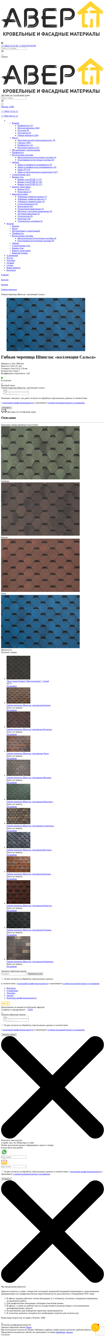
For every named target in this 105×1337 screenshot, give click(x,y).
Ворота (23, 189)
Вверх (29, 1327)
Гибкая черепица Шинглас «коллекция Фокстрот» (30, 802)
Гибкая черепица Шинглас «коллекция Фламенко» (30, 961)
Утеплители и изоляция (30, 221)
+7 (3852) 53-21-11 (9, 111)
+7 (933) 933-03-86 (27, 46)
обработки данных (64, 1332)
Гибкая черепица (28, 135)
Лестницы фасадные (29, 214)
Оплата (10, 995)
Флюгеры (24, 218)
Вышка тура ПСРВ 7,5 (30, 179)
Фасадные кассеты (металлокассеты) (36, 140)
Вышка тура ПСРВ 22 (30, 184)
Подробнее (12, 686)
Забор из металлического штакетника (38, 172)
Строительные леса (21, 174)
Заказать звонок (9, 1035)
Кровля (15, 123)
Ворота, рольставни (21, 187)
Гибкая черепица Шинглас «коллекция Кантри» (29, 874)
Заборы (15, 162)
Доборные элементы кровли (32, 196)
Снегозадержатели (28, 204)
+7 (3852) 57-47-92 (9, 46)
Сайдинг (24, 143)
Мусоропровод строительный (26, 150)
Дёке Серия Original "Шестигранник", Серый (28, 681)
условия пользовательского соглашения (65, 403)
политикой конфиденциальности (18, 403)
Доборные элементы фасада (32, 199)
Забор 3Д (24, 169)
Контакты (11, 988)
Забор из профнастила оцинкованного (37, 167)
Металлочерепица (29, 128)
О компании (12, 990)
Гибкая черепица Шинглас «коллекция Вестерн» (29, 850)
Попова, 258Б (7, 107)
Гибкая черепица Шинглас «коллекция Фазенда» (29, 905)
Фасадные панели (28, 147)
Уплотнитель (25, 216)
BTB (30, 1010)
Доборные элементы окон (31, 201)
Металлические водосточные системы (37, 157)
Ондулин (23, 130)
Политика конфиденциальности (22, 998)
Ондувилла (24, 133)
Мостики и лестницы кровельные (35, 211)
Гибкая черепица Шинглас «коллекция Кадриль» (29, 729)
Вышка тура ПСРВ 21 (30, 182)
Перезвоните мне (35, 974)
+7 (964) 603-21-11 (9, 116)
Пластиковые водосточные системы (36, 160)
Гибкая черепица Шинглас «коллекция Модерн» (29, 777)
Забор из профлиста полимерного (35, 165)
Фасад (15, 138)
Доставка (11, 993)
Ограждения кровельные (31, 209)
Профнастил (25, 125)
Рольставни (24, 192)
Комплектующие (20, 194)
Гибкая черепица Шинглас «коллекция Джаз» (28, 753)
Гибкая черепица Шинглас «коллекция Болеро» (29, 705)
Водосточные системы (23, 155)
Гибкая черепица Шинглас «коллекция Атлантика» (30, 826)
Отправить (6, 408)
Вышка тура (18, 177)
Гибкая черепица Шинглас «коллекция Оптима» (29, 930)
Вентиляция (25, 206)
